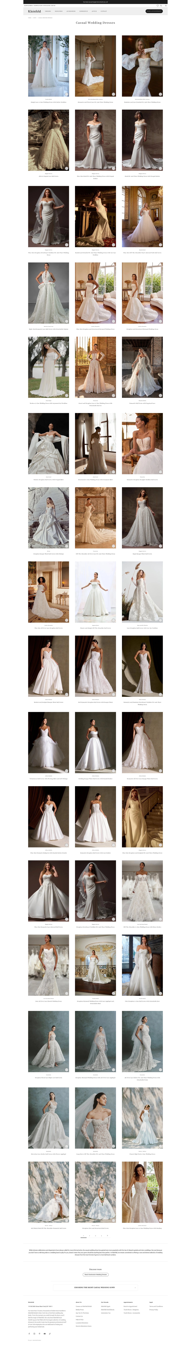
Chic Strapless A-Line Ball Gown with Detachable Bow (142, 1001)
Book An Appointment (130, 1306)
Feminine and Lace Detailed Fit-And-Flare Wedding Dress (142, 102)
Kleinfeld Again (38, 5)
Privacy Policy (153, 1309)
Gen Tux (53, 5)
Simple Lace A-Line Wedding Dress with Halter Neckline (48, 102)
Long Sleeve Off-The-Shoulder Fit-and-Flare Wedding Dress (95, 1154)
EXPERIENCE (83, 11)
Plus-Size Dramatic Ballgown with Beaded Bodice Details (48, 853)
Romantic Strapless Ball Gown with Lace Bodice (95, 853)
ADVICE (94, 11)
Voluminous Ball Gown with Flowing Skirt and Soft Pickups (49, 779)
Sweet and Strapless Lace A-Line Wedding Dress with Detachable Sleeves (95, 404)
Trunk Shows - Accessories (132, 1313)
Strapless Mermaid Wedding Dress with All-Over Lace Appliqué (95, 1077)
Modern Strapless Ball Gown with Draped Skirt (49, 479)
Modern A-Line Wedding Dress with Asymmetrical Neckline (48, 403)
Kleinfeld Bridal (28, 5)
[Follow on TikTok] (50, 1334)
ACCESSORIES (71, 11)
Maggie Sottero (48, 173)
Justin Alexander (95, 326)
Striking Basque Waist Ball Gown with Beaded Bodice (95, 779)
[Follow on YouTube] (45, 1334)
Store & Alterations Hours (83, 1326)
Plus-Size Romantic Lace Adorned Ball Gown (49, 927)
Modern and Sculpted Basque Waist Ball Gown (48, 702)
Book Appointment (154, 11)
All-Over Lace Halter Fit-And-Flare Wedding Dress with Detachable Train (142, 1079)
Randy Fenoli (142, 250)
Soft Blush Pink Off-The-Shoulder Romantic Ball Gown (48, 1228)
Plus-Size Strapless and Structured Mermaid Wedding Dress (95, 329)
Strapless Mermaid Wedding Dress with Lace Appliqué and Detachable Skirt (95, 1002)
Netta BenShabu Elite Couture (95, 99)
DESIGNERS (59, 11)
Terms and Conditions (156, 1306)
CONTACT (104, 11)
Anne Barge (48, 400)
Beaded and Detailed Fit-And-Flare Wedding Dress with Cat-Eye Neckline (95, 254)
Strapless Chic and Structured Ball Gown (95, 1228)
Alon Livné (48, 477)
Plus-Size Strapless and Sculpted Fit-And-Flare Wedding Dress (142, 853)
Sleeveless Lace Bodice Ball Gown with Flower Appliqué (48, 1154)
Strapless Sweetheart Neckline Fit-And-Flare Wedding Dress (95, 927)
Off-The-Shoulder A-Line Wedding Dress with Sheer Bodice (142, 927)
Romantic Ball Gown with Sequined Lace (142, 403)
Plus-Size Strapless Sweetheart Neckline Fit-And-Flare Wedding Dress (48, 254)
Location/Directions (82, 1323)
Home (29, 17)
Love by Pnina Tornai (142, 924)
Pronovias (95, 400)
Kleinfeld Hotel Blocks (107, 1309)
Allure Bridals (48, 699)
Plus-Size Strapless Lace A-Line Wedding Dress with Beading (142, 1228)
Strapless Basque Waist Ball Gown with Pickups (48, 554)
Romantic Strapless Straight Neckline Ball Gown (142, 479)
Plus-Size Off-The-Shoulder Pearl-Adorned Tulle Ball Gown (142, 253)
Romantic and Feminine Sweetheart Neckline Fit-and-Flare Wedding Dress (142, 703)
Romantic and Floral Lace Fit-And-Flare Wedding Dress (95, 102)
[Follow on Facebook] (29, 1334)
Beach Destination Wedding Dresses (96, 1274)
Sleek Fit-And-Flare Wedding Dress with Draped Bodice (142, 176)
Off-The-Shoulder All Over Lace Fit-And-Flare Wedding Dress (95, 554)
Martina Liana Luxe (48, 326)
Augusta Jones (95, 625)
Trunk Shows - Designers (131, 1309)
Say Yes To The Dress (82, 1313)
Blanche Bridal (142, 400)
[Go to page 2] (107, 1235)
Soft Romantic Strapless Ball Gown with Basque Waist (95, 702)
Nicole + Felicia (142, 1151)
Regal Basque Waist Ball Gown (142, 554)
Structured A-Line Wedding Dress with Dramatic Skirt (95, 479)
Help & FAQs (79, 1319)
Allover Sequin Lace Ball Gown (48, 176)
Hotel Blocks (46, 5)
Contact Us (79, 1316)
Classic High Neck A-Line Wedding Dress (142, 1154)
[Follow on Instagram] (34, 1334)
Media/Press (80, 1309)
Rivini (48, 551)
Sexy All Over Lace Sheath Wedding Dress (49, 1001)
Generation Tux (105, 1313)
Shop (34, 17)
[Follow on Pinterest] (39, 1334)
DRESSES (48, 11)
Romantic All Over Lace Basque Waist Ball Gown (142, 779)
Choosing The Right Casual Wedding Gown (94, 1287)
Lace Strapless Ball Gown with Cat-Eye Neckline (142, 628)
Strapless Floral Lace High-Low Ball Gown (48, 1077)
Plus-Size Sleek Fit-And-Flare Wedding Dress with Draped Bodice (95, 177)
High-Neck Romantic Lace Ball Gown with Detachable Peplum (48, 329)
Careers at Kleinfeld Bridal (84, 1306)
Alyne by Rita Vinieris (142, 625)
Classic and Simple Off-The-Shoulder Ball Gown (95, 628)
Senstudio (48, 1075)
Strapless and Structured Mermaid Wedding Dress (142, 329)
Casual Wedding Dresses (45, 17)
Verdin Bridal (48, 99)
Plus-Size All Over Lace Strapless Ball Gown (49, 628)
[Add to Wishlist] (66, 94)
